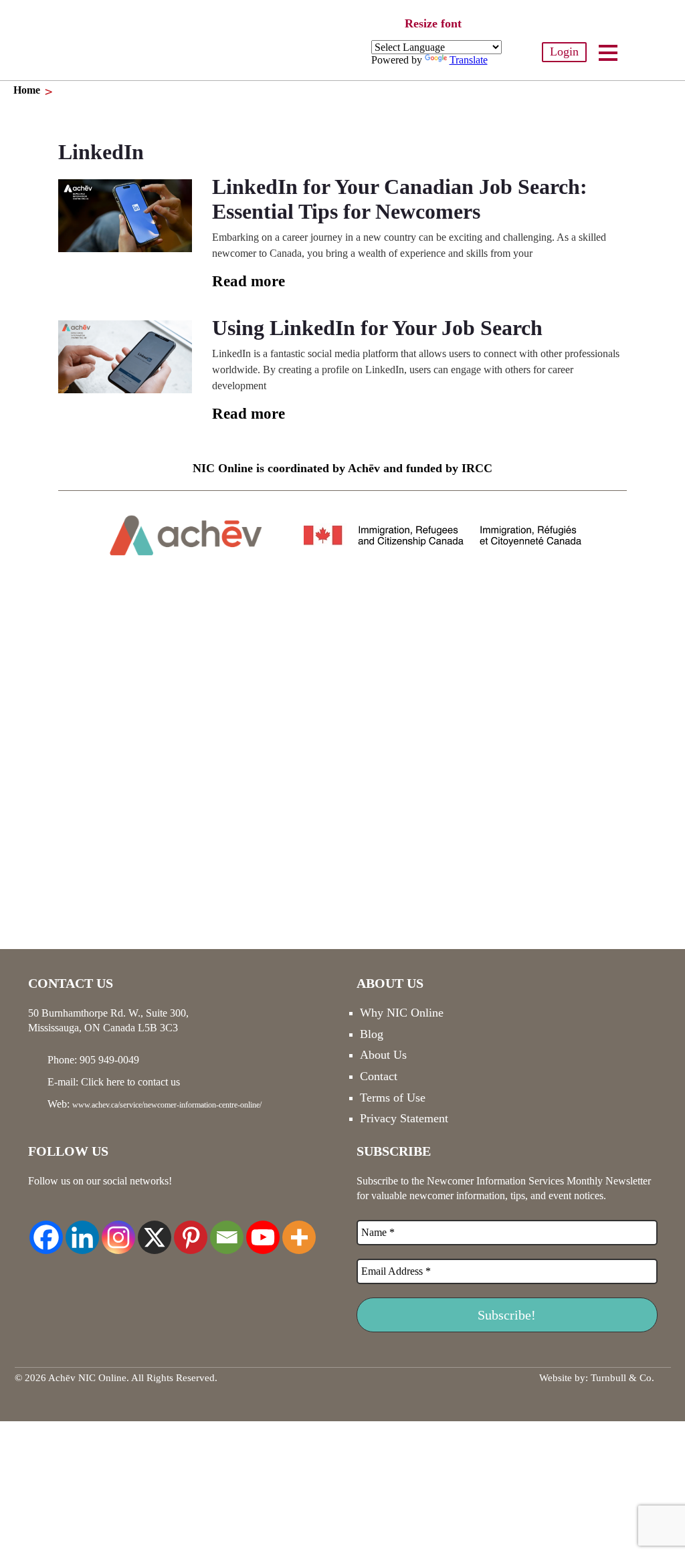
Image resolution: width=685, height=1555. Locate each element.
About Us (383, 1054)
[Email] (226, 1230)
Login (564, 51)
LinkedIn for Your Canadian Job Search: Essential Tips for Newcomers (399, 199)
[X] (154, 1230)
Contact (378, 1076)
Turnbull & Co (621, 1377)
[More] (299, 1230)
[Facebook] (46, 1230)
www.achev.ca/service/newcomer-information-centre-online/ (167, 1105)
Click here (102, 1081)
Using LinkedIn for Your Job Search (377, 328)
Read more (248, 281)
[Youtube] (263, 1230)
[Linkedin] (82, 1230)
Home (26, 90)
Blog (371, 1034)
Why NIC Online (402, 1012)
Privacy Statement (404, 1118)
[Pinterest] (190, 1230)
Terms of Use (392, 1097)
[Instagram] (118, 1230)
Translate (469, 60)
